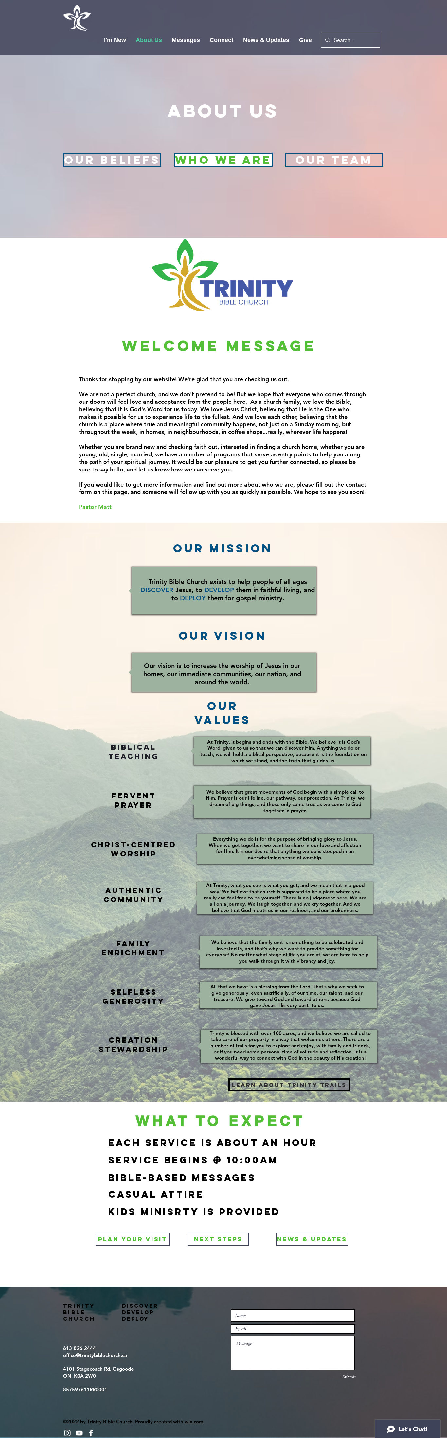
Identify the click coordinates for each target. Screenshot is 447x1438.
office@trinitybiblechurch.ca (95, 1355)
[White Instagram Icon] (67, 1433)
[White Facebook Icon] (91, 1433)
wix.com (194, 1421)
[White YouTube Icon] (79, 1433)
